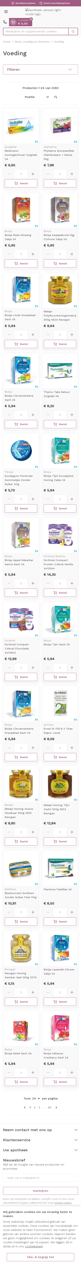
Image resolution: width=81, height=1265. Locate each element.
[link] (25, 1107)
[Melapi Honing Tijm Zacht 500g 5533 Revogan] (60, 784)
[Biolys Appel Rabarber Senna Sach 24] (21, 535)
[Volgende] (55, 1107)
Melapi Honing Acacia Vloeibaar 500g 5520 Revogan (19, 813)
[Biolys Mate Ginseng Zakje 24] (21, 210)
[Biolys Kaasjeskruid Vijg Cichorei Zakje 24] (60, 210)
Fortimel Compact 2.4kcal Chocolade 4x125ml (17, 648)
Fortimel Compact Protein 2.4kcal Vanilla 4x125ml (58, 564)
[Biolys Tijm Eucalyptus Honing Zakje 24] (60, 451)
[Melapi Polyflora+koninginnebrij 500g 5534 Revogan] (60, 290)
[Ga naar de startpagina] (44, 12)
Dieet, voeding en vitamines (32, 41)
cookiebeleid (34, 1246)
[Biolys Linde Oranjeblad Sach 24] (21, 290)
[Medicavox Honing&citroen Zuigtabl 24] (21, 125)
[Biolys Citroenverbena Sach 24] (21, 370)
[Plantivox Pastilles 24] (60, 868)
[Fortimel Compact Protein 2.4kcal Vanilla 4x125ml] (60, 535)
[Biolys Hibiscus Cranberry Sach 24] (60, 1028)
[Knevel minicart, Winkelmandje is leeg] (13, 22)
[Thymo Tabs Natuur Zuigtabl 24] (60, 370)
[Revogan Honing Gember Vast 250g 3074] (21, 948)
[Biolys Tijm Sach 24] (60, 619)
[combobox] (36, 31)
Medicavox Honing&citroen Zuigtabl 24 (21, 154)
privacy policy (63, 1202)
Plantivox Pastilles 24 (58, 889)
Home (7, 41)
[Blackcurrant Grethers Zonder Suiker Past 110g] (21, 868)
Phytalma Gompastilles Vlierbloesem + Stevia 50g (59, 154)
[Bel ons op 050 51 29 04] (5, 22)
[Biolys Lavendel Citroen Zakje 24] (60, 948)
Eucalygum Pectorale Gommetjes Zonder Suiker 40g (19, 480)
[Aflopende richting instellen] (55, 97)
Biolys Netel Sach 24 (18, 1053)
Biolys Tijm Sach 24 (57, 644)
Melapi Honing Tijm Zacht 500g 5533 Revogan (57, 809)
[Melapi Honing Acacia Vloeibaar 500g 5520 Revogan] (21, 784)
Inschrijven (40, 1191)
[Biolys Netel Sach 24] (21, 1028)
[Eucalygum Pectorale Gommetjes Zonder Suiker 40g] (21, 451)
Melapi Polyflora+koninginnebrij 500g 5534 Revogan (60, 315)
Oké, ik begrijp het (40, 1257)
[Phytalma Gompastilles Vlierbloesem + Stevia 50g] (60, 125)
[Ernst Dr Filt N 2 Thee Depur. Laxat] (60, 703)
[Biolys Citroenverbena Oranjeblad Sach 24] (21, 703)
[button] (40, 69)
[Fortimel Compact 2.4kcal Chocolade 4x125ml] (21, 619)
